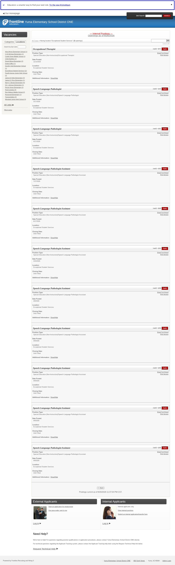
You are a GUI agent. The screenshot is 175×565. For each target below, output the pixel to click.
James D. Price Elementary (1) (15, 80)
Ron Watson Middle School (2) (15, 92)
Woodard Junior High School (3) (15, 99)
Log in (36, 523)
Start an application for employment (60, 507)
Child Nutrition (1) (11, 59)
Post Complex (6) (10, 90)
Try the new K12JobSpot (59, 5)
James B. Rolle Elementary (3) (15, 78)
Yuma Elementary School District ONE (117, 561)
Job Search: (140, 16)
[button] (172, 5)
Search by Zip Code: (10, 47)
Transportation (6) (11, 97)
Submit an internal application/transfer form (133, 514)
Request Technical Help (44, 549)
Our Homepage (12, 13)
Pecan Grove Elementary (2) (14, 87)
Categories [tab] (9, 42)
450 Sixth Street (139, 561)
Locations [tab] (20, 42)
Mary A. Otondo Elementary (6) (15, 83)
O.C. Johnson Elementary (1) (14, 85)
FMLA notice (8, 110)
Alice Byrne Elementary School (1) (16, 52)
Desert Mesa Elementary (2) (14, 61)
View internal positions (125, 510)
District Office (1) (10, 63)
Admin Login (166, 561)
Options (165, 43)
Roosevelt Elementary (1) (13, 94)
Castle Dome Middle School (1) (15, 56)
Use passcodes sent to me (57, 510)
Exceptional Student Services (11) (16, 71)
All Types (35, 41)
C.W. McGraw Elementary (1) (14, 54)
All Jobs (8, 105)
